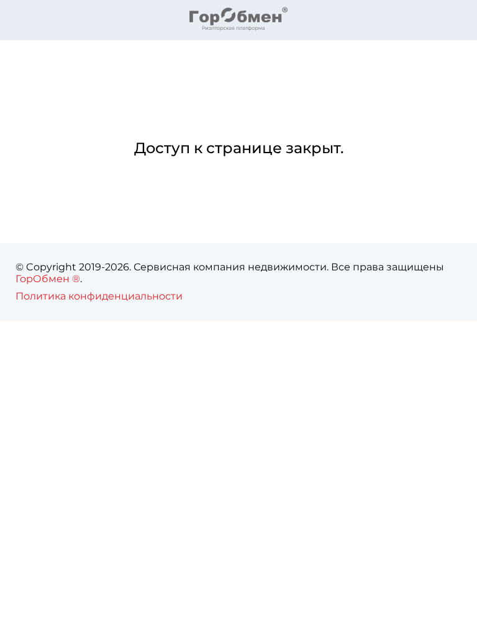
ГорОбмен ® (48, 279)
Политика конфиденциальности (99, 296)
